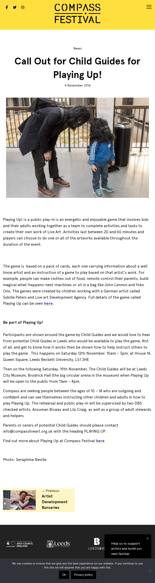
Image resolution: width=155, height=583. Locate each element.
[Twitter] (15, 7)
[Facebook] (6, 7)
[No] (150, 571)
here (48, 303)
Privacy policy (83, 574)
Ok (64, 574)
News (77, 48)
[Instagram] (23, 7)
